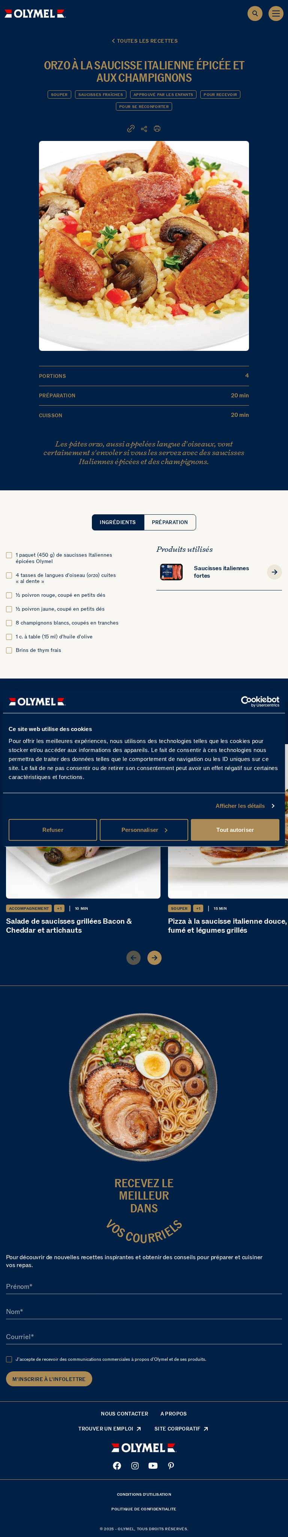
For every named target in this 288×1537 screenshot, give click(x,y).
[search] (255, 13)
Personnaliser (140, 829)
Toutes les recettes (147, 41)
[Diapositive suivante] (154, 957)
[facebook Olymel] (117, 1465)
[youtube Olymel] (153, 1465)
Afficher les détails (240, 806)
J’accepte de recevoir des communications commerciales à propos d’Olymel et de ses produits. (111, 1359)
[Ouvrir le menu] (276, 13)
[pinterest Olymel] (171, 1465)
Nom (13, 1312)
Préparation (170, 522)
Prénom (17, 1287)
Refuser (52, 829)
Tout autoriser (235, 829)
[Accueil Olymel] (35, 13)
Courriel (18, 1337)
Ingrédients (118, 522)
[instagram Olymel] (135, 1465)
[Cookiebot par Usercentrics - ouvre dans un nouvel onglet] (246, 701)
